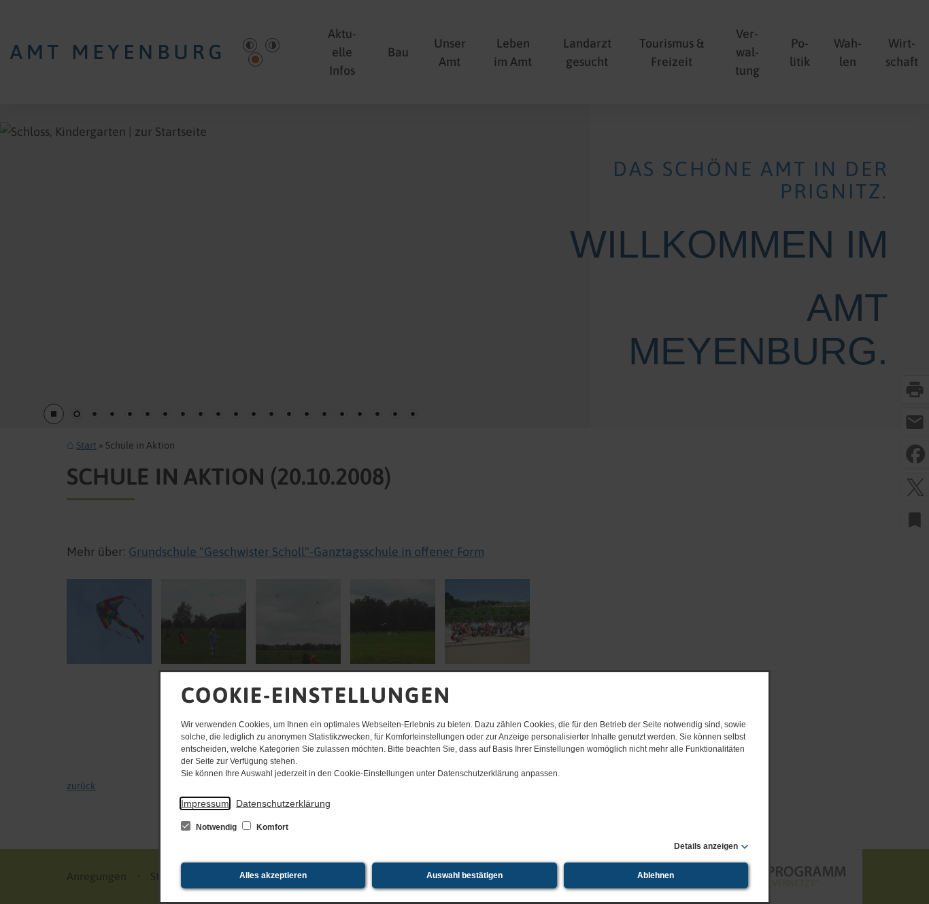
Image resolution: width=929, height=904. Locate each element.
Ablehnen (655, 875)
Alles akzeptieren (273, 875)
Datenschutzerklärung (283, 803)
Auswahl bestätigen (464, 875)
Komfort (271, 827)
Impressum (205, 803)
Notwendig (216, 827)
